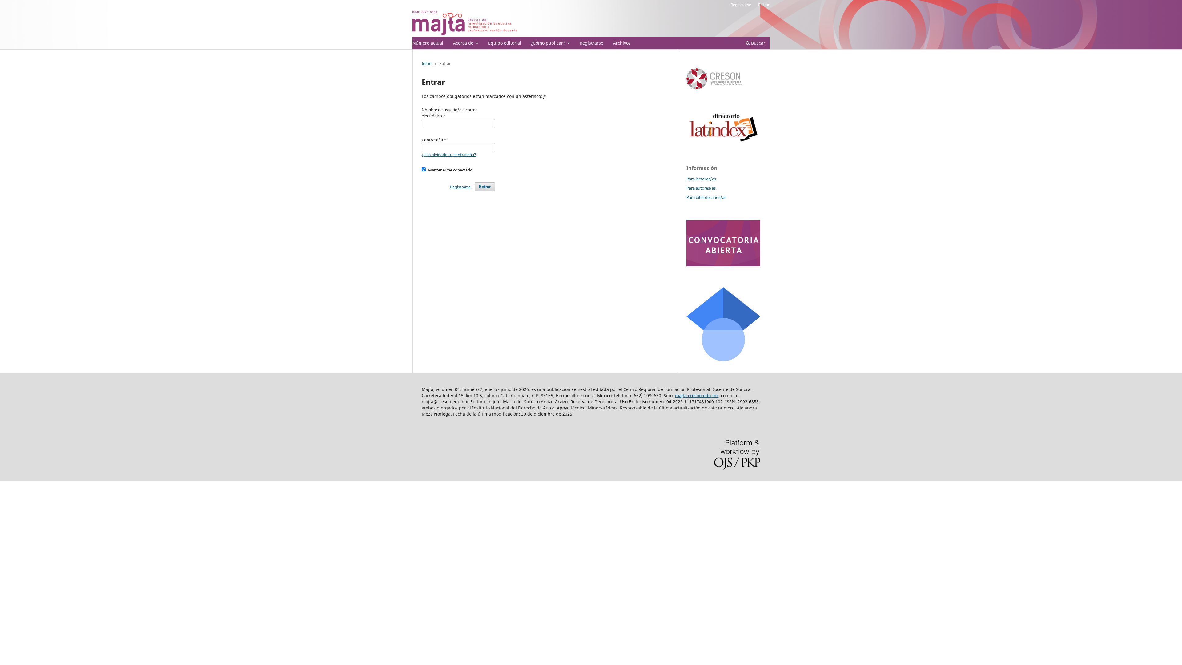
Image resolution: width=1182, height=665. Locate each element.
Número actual (427, 43)
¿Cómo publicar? (548, 43)
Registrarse (591, 43)
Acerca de (464, 43)
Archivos (622, 43)
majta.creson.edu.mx (696, 395)
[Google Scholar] (723, 359)
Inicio (427, 63)
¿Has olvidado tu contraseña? (449, 154)
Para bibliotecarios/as (706, 197)
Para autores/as (701, 188)
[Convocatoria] (723, 265)
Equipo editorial (504, 43)
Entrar (764, 4)
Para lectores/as (701, 179)
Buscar (757, 43)
